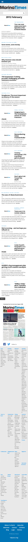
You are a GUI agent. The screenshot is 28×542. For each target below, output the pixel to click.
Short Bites (17, 438)
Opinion (9, 427)
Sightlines (16, 466)
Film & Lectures (24, 366)
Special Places (17, 439)
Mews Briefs (3, 482)
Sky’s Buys (2, 487)
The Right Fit (24, 436)
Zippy (9, 436)
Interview (23, 427)
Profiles (23, 492)
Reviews (16, 436)
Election (16, 460)
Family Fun (24, 363)
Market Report (17, 480)
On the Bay (3, 507)
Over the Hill (24, 490)
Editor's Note (24, 420)
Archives (22, 527)
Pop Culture (3, 360)
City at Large (10, 415)
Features (24, 414)
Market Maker (17, 479)
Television (2, 363)
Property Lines (17, 482)
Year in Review (10, 435)
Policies (19, 530)
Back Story (23, 415)
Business (17, 348)
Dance (23, 362)
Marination (24, 429)
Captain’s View (17, 453)
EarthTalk (16, 354)
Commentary (10, 414)
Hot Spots (16, 421)
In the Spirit (17, 424)
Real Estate (17, 474)
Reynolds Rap (24, 435)
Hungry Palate (17, 423)
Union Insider (24, 495)
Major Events (24, 384)
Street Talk (24, 493)
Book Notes (3, 353)
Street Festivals (24, 406)
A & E (2, 348)
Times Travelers (24, 438)
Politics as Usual (24, 433)
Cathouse (2, 476)
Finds (23, 476)
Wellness (11, 360)
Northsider (24, 486)
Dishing (16, 420)
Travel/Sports (4, 500)
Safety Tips (17, 464)
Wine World (17, 448)
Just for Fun (24, 381)
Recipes (16, 435)
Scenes (26, 492)
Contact (14, 527)
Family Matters (10, 356)
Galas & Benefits (24, 369)
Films (2, 356)
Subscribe (20, 525)
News (16, 451)
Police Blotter (17, 463)
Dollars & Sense (17, 353)
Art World (2, 351)
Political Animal (3, 486)
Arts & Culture (24, 353)
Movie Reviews (3, 357)
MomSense (10, 359)
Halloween (24, 370)
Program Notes (3, 362)
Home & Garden (10, 357)
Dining (16, 414)
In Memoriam (3, 451)
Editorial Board (10, 420)
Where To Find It (10, 525)
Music (23, 390)
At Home (9, 348)
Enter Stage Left (3, 354)
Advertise (6, 527)
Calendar (24, 348)
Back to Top (14, 537)
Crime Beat (17, 459)
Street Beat (24, 474)
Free (22, 367)
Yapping (2, 495)
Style (8, 360)
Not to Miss (24, 396)
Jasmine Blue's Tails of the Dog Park (3, 479)
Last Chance (24, 382)
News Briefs (17, 461)
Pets (2, 474)
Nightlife (23, 394)
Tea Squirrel (17, 440)
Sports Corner (3, 509)
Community (17, 454)
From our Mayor (10, 426)
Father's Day (24, 364)
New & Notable (17, 433)
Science (16, 360)
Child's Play (24, 354)
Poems (2, 359)
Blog (7, 530)
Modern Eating (17, 429)
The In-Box (10, 432)
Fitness (23, 440)
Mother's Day (24, 385)
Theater (23, 407)
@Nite (2, 350)
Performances (24, 397)
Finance (16, 356)
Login (13, 530)
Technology (17, 364)
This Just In (10, 433)
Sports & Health (24, 404)
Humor (4, 356)
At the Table (17, 418)
